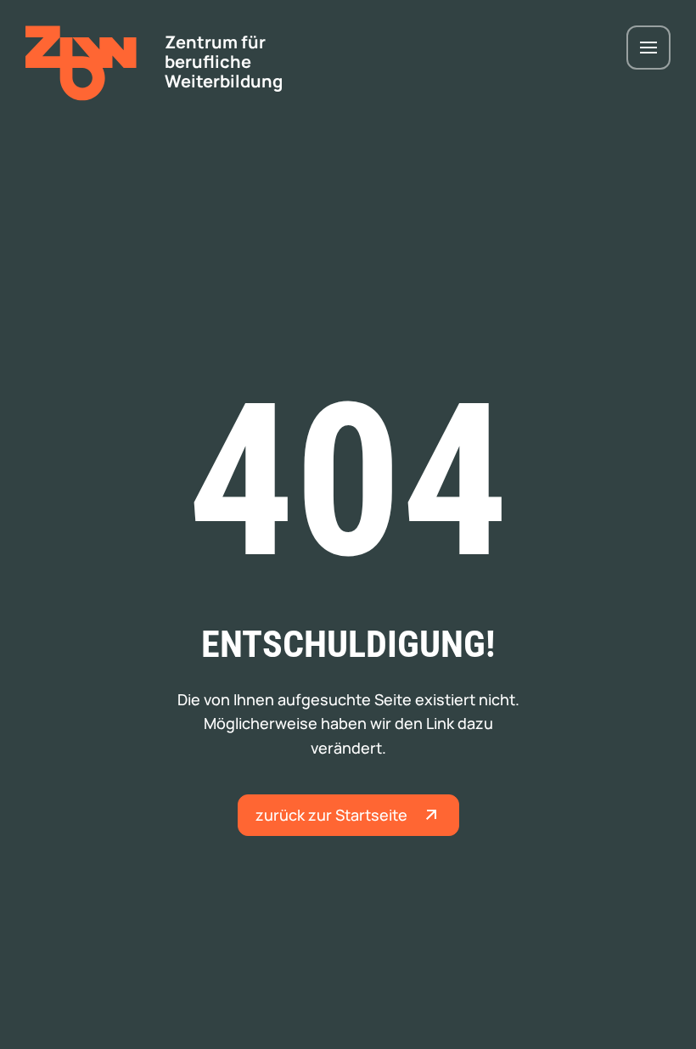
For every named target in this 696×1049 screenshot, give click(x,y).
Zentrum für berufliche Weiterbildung (224, 61)
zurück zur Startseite (331, 815)
